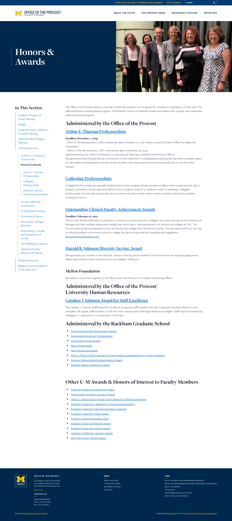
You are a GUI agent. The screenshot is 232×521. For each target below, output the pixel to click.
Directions (38, 490)
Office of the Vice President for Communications (201, 513)
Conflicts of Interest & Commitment (32, 157)
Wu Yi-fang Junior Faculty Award (88, 438)
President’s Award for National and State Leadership (99, 409)
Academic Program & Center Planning (29, 117)
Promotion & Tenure (32, 216)
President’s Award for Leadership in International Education (103, 404)
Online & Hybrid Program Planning (31, 140)
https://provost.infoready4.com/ (82, 236)
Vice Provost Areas (153, 12)
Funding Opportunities (33, 211)
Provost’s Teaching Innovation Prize (90, 418)
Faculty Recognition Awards (86, 340)
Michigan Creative (170, 513)
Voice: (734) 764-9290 (42, 502)
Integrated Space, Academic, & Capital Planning (33, 131)
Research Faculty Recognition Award (90, 428)
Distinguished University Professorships (92, 336)
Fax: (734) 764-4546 (41, 505)
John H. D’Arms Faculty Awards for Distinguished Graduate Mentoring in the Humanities (118, 355)
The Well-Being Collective (34, 243)
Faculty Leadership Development (31, 203)
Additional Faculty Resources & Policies (32, 251)
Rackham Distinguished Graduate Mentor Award (96, 360)
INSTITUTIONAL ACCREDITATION (176, 496)
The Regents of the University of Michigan (33, 513)
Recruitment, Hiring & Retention (32, 223)
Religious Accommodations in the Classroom (33, 267)
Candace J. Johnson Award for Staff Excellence (107, 300)
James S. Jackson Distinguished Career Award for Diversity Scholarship (108, 399)
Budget (22, 124)
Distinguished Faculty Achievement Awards (94, 331)
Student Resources (28, 260)
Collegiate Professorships (31, 183)
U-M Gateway (170, 490)
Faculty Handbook (174, 2)
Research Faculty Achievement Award (91, 423)
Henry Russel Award (81, 345)
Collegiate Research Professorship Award (93, 389)
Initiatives (210, 12)
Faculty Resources (28, 148)
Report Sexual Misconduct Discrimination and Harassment (139, 2)
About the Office (124, 12)
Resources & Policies (184, 12)
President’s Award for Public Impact (90, 413)
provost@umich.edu (42, 499)
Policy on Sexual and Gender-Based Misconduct (184, 480)
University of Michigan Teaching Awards (92, 433)
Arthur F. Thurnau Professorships (33, 174)
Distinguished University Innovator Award (93, 394)
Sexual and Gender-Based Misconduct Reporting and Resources (191, 483)
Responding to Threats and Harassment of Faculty (33, 234)
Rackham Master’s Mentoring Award (90, 365)
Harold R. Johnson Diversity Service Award (35, 192)
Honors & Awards (31, 164)
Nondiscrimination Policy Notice (178, 493)
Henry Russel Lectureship (84, 350)
